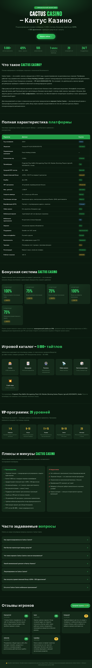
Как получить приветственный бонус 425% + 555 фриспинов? (25, 579)
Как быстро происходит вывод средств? (18, 548)
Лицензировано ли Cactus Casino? (15, 571)
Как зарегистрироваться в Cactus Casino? (18, 540)
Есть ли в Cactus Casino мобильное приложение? (20, 587)
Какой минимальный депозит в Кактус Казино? (19, 563)
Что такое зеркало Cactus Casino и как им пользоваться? (23, 556)
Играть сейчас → (46, 37)
